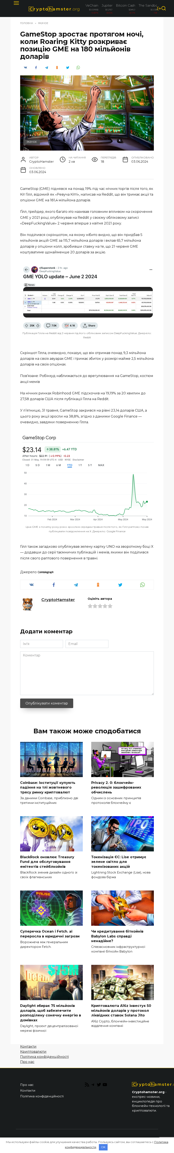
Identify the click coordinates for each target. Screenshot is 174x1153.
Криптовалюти (33, 1052)
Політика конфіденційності (44, 1057)
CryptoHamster (58, 599)
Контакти (28, 1046)
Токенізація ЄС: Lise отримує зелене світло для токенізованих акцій (118, 862)
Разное (32, 141)
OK (103, 1147)
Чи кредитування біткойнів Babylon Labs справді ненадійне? (117, 936)
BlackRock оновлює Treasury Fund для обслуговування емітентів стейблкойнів (47, 862)
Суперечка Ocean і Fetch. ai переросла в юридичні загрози (50, 933)
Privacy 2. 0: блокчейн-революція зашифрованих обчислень (116, 787)
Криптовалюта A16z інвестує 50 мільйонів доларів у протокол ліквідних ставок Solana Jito (121, 1010)
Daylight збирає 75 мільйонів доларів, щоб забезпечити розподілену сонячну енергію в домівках (50, 1013)
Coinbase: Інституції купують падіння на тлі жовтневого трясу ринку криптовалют (47, 787)
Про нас (27, 1062)
